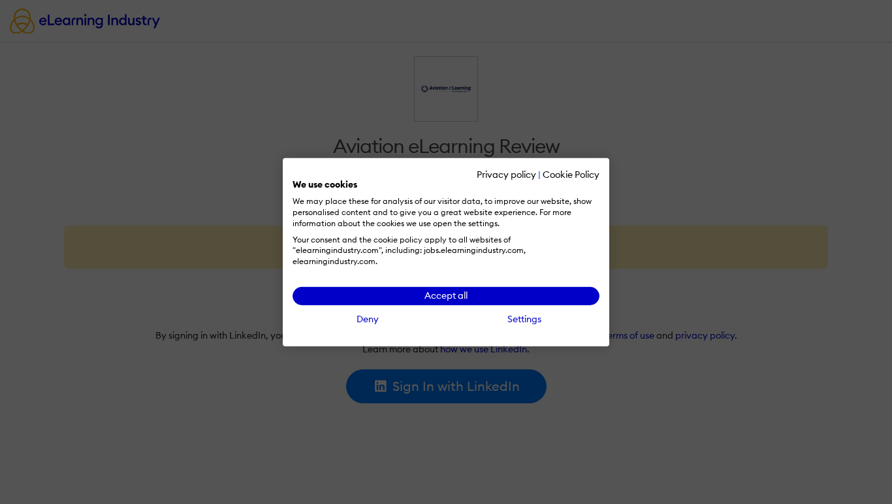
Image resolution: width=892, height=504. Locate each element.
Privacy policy (506, 174)
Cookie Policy (571, 174)
